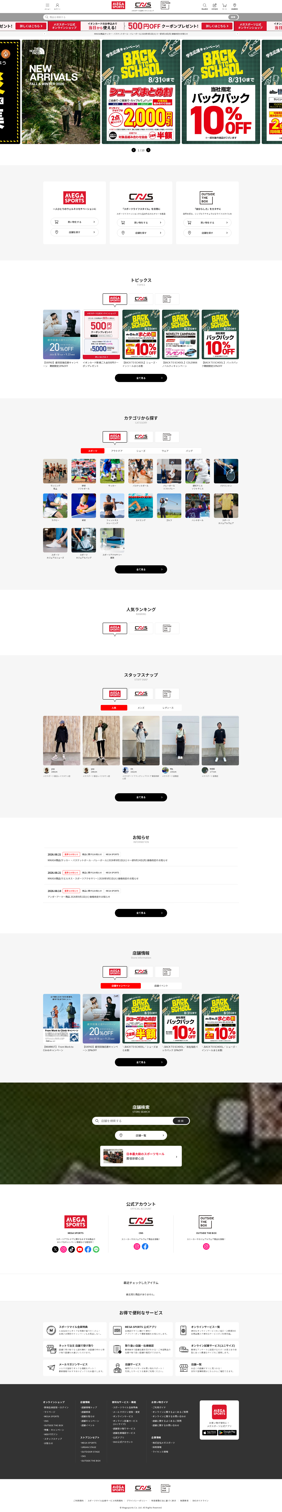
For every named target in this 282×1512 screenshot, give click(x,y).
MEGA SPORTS (51, 1416)
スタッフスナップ (53, 1438)
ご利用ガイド (159, 1407)
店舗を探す (74, 232)
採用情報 (157, 1447)
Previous (134, 150)
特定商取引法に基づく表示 (163, 1500)
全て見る (141, 378)
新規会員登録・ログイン (56, 1407)
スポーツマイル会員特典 (125, 1407)
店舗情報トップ (89, 1407)
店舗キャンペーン (90, 1420)
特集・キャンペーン (54, 1429)
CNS (46, 1420)
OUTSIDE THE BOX (53, 1425)
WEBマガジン (51, 1434)
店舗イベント (88, 1425)
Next (148, 150)
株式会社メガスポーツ (164, 1442)
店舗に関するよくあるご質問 (167, 1420)
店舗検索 (85, 1411)
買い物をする (74, 222)
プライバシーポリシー (137, 1500)
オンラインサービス (123, 1416)
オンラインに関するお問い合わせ (169, 1416)
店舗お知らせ (88, 1416)
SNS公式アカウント (123, 1441)
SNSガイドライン (200, 1500)
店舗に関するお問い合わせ (166, 1425)
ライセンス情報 (160, 1451)
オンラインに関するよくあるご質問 (170, 1411)
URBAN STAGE (88, 1447)
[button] (44, 33)
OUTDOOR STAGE (90, 1451)
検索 (233, 17)
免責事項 (184, 1500)
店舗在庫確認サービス (124, 1432)
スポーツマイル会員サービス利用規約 (105, 1500)
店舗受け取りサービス (124, 1428)
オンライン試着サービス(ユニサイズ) (125, 1422)
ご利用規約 (78, 1500)
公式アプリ (118, 1437)
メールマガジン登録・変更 (126, 1411)
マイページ (49, 1411)
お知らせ (48, 1443)
